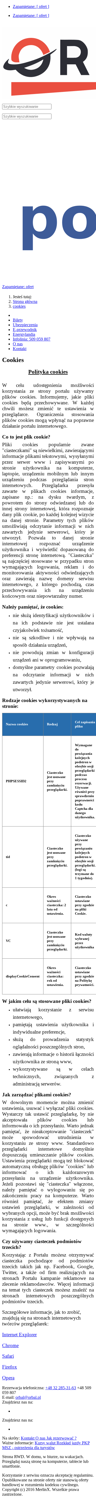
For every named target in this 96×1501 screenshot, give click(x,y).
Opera (8, 1378)
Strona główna (25, 301)
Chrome (10, 1345)
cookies (19, 306)
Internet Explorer (19, 1334)
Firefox (9, 1367)
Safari (8, 1356)
